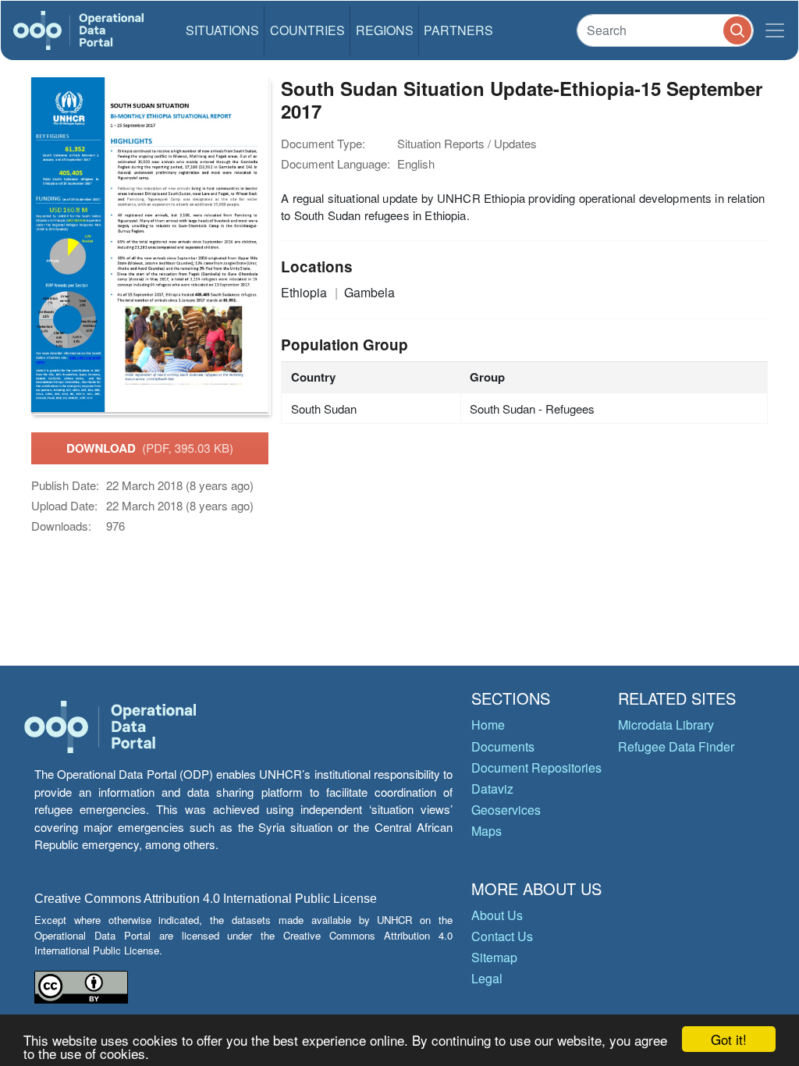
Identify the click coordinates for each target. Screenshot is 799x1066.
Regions (385, 30)
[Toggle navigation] (775, 30)
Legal (486, 978)
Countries (307, 30)
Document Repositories (536, 767)
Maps (486, 831)
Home (488, 725)
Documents (502, 746)
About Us (497, 915)
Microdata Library (666, 725)
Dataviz (492, 789)
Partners (458, 30)
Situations (222, 30)
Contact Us (502, 936)
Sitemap (494, 957)
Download (149, 448)
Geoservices (506, 810)
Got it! (729, 1039)
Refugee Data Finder (676, 746)
